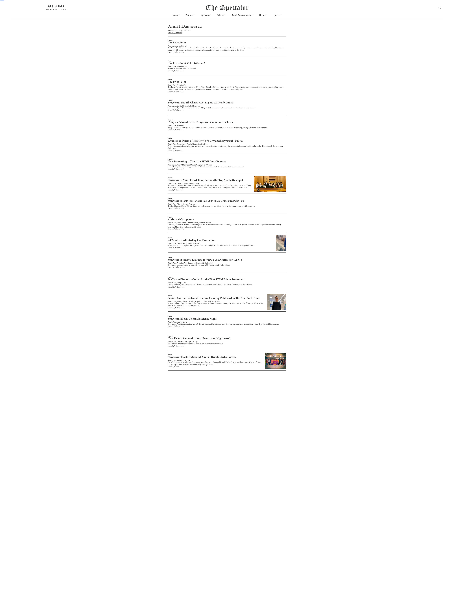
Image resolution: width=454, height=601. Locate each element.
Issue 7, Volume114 (176, 367)
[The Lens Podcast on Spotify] (49, 6)
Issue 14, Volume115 (176, 130)
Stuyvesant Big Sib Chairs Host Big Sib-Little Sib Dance (200, 102)
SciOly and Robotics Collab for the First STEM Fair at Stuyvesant (206, 279)
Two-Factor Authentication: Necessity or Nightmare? (199, 338)
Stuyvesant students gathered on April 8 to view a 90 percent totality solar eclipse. (199, 265)
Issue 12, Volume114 (176, 308)
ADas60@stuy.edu (175, 33)
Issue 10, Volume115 (176, 151)
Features (190, 15)
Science (220, 15)
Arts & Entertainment (242, 15)
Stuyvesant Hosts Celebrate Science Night (192, 319)
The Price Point (177, 42)
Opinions (205, 15)
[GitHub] (62, 6)
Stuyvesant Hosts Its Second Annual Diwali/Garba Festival (202, 357)
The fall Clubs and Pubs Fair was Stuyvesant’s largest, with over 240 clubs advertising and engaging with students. (211, 206)
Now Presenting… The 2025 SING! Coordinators (197, 161)
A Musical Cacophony (181, 219)
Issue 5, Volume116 (176, 71)
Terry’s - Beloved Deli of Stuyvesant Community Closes (200, 122)
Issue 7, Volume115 (176, 190)
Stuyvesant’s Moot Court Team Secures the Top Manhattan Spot (205, 180)
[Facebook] (52, 6)
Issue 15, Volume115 (176, 110)
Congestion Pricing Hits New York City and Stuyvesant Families (205, 141)
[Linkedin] (59, 6)
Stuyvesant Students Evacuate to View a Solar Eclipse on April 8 (205, 260)
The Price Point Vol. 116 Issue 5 (186, 63)
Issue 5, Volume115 (176, 208)
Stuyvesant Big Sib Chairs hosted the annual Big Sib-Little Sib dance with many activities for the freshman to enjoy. (212, 108)
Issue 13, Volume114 (176, 287)
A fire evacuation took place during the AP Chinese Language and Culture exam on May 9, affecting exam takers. (211, 245)
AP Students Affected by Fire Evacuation (191, 240)
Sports (276, 15)
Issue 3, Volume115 (176, 229)
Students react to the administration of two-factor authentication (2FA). (195, 344)
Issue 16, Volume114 (176, 248)
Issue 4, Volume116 (176, 92)
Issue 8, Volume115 (176, 169)
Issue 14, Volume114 (176, 267)
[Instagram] (56, 6)
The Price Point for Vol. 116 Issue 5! (182, 69)
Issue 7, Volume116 (176, 52)
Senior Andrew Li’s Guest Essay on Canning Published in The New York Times (214, 298)
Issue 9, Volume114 (176, 326)
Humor (262, 15)
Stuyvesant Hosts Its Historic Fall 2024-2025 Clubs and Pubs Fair (206, 201)
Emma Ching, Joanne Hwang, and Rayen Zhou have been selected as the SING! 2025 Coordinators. (206, 167)
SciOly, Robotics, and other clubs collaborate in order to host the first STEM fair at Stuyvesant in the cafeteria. (210, 285)
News (175, 15)
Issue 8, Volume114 (176, 346)
